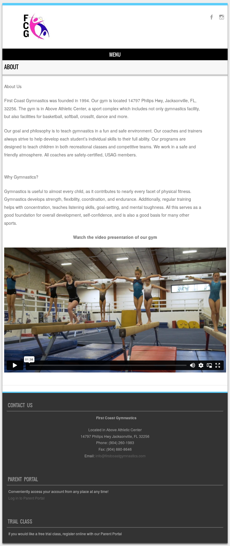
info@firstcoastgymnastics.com (121, 455)
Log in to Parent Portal (26, 497)
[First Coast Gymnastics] (36, 40)
